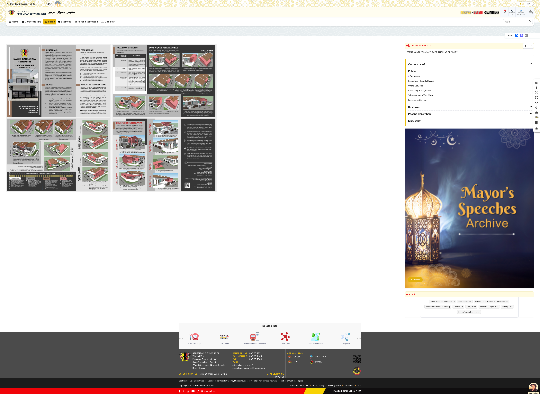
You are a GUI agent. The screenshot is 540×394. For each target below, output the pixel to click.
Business (66, 21)
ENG (522, 4)
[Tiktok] (536, 107)
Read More (415, 279)
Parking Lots (507, 307)
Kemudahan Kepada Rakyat (421, 81)
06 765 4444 (255, 356)
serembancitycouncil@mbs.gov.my (248, 368)
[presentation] (181, 338)
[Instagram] (536, 97)
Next (531, 46)
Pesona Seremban (88, 21)
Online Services (415, 86)
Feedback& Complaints (521, 13)
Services (415, 76)
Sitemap (530, 12)
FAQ (504, 12)
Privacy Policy (318, 385)
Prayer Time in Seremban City (442, 301)
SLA (359, 385)
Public (51, 21)
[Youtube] (536, 102)
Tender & (484, 307)
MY (528, 4)
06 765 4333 (255, 353)
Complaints (471, 307)
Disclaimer (349, 385)
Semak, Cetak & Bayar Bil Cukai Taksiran (491, 301)
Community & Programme (419, 90)
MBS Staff (109, 21)
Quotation (494, 307)
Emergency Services (418, 100)
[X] (536, 92)
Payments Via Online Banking (438, 307)
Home (15, 21)
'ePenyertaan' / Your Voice (421, 95)
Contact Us (512, 13)
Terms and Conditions (298, 385)
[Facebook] (536, 87)
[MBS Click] (536, 117)
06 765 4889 (255, 359)
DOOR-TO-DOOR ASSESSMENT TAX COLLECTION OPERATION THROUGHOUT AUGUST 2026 (450, 52)
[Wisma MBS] (536, 112)
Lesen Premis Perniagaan (469, 312)
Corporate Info (33, 21)
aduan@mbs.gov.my (241, 365)
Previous (525, 46)
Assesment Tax (464, 301)
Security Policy (334, 385)
